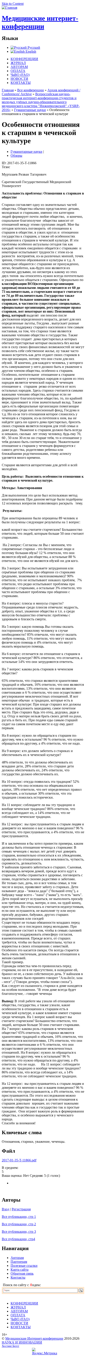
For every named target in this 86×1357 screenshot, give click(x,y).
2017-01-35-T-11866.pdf (19, 1160)
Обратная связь (22, 1273)
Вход (5, 1209)
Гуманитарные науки (30, 110)
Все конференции (30, 90)
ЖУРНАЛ (18, 63)
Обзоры (16, 155)
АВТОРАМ (19, 67)
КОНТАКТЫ (21, 83)
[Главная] (9, 7)
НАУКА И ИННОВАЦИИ (22, 1342)
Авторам (17, 1258)
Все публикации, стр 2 (19, 1224)
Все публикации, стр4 (18, 1239)
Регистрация (21, 1209)
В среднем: (10, 1168)
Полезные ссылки (24, 1265)
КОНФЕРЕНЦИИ (24, 59)
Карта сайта (19, 1269)
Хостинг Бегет (10, 1346)
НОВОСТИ (19, 79)
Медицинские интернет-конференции (40, 22)
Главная (8, 90)
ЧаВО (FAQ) (20, 75)
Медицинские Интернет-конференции (34, 1338)
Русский (33, 47)
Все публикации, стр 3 (19, 1231)
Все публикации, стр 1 (19, 1216)
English (30, 51)
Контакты (18, 1277)
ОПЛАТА (18, 71)
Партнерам (19, 1261)
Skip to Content (13, 3)
